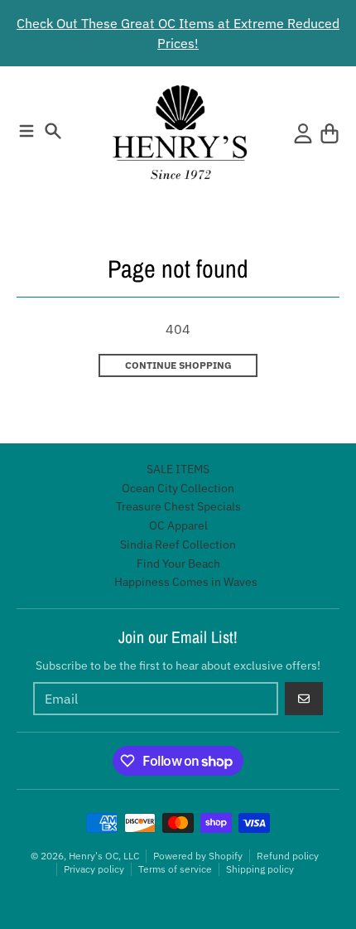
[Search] (53, 131)
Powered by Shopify (198, 855)
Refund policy (288, 855)
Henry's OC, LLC (104, 855)
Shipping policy (260, 869)
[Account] (303, 133)
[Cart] (329, 133)
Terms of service (175, 869)
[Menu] (26, 131)
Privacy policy (94, 869)
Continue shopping (178, 365)
